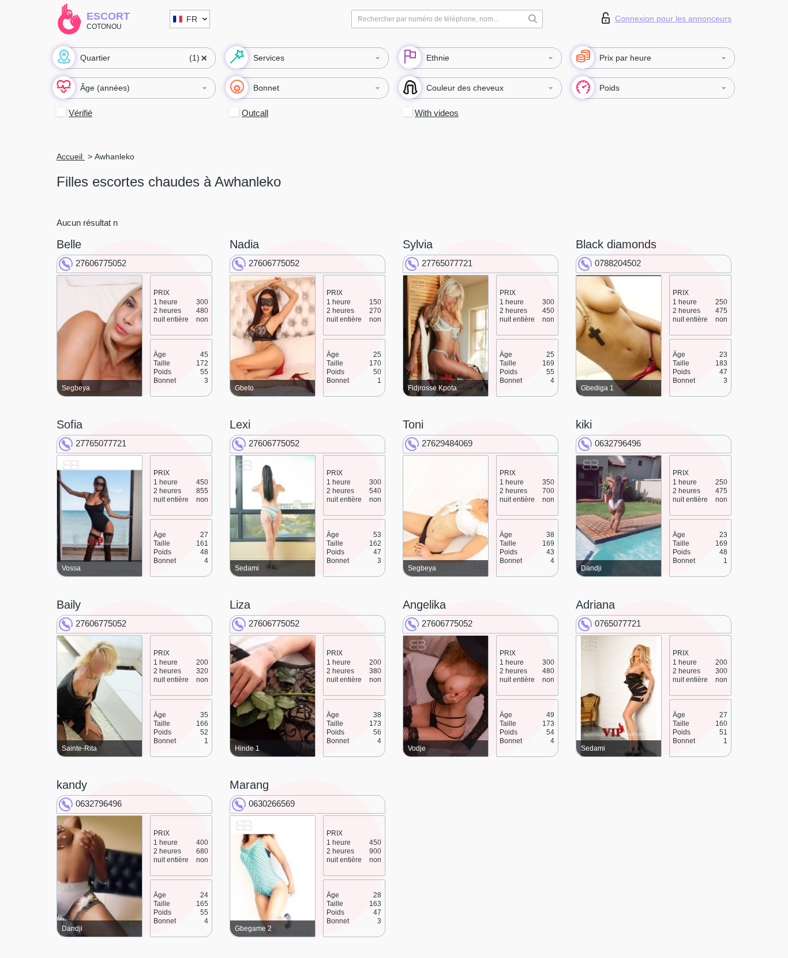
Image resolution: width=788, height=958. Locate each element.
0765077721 (618, 623)
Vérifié (80, 113)
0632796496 (618, 443)
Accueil (71, 156)
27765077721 (447, 263)
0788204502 (618, 263)
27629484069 (447, 443)
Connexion (673, 18)
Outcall (255, 113)
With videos (437, 113)
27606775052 (101, 263)
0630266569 (272, 803)
